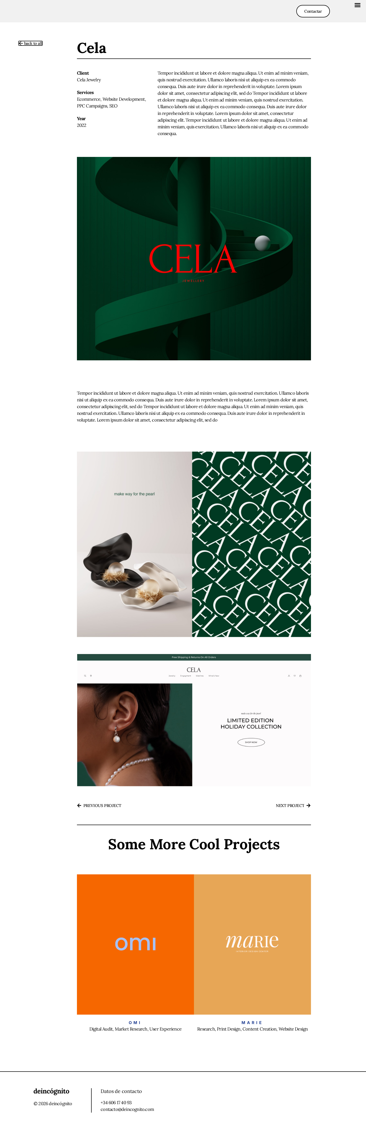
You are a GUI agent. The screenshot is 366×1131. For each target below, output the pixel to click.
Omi (135, 1022)
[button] (357, 5)
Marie (253, 1022)
